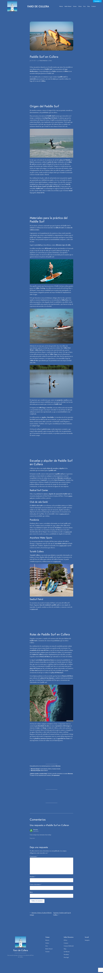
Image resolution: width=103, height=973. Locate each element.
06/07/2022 (35, 831)
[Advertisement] (51, 93)
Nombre (32, 877)
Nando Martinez (44, 60)
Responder (32, 838)
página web (63, 514)
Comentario (33, 856)
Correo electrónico (35, 884)
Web (31, 892)
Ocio (50, 60)
